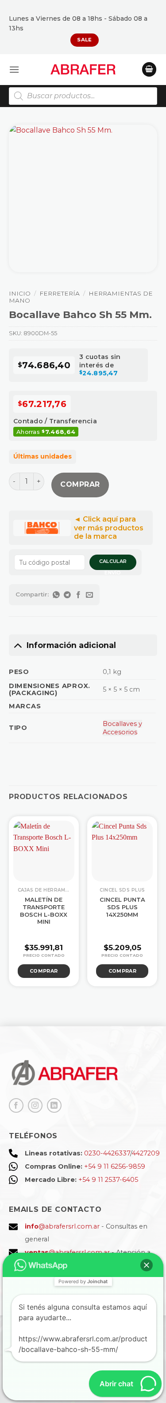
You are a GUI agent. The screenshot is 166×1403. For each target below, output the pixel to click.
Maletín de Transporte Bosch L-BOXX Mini (43, 910)
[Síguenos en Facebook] (16, 1105)
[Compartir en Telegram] (67, 594)
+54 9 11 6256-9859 (114, 1166)
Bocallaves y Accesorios (122, 728)
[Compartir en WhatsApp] (56, 594)
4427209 (146, 1153)
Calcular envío (113, 564)
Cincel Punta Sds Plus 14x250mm (122, 907)
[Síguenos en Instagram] (35, 1105)
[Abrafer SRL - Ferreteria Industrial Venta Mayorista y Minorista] (83, 69)
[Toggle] (17, 645)
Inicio (20, 293)
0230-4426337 (107, 1153)
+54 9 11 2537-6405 (108, 1180)
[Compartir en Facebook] (78, 594)
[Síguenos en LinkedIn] (54, 1105)
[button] (14, 69)
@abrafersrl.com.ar (62, 1226)
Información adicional (71, 645)
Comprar (80, 484)
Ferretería (59, 293)
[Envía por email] (89, 594)
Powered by (83, 1281)
